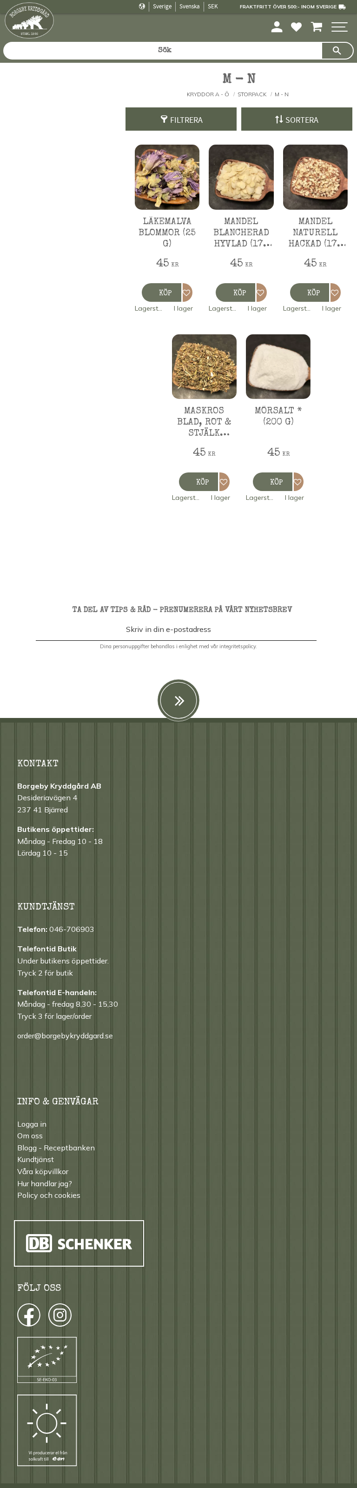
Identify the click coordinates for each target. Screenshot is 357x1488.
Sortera (301, 120)
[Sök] (337, 51)
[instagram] (28, 1317)
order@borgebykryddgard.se (65, 1035)
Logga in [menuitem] (31, 1124)
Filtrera (186, 120)
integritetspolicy (237, 646)
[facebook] (20, 1317)
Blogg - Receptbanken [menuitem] (56, 1147)
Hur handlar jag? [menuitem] (44, 1183)
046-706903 (71, 929)
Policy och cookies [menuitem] (48, 1195)
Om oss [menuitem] (30, 1135)
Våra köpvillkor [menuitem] (42, 1171)
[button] (339, 28)
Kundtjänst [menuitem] (35, 1159)
